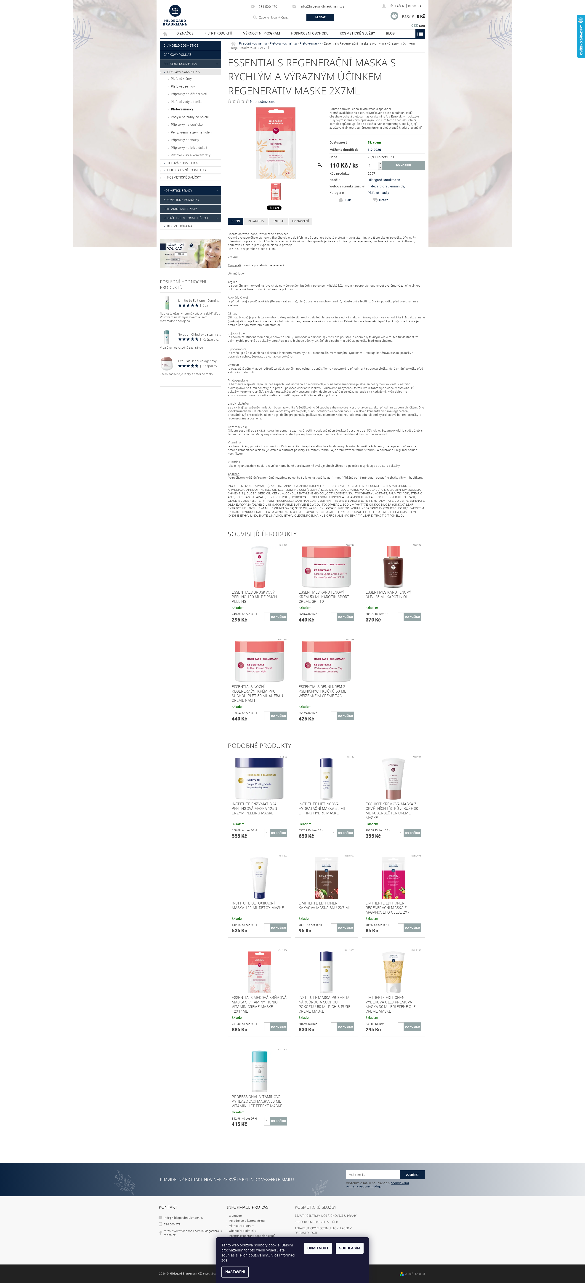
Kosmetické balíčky (184, 177)
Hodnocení (300, 221)
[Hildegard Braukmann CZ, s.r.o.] (175, 15)
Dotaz (383, 200)
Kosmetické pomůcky (181, 200)
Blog (390, 33)
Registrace (416, 6)
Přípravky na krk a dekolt (189, 147)
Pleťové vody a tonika (187, 102)
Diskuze (278, 221)
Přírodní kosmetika (180, 64)
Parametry (256, 221)
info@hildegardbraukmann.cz (183, 1217)
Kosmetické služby (357, 33)
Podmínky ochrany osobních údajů (252, 1236)
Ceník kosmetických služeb (316, 1222)
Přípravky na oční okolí (187, 124)
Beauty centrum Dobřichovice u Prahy (325, 1216)
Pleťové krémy (181, 78)
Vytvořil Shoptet (414, 1273)
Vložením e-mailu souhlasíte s (377, 1185)
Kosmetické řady (177, 190)
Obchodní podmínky (242, 1230)
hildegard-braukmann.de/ (387, 186)
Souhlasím (349, 1248)
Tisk (348, 200)
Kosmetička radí (181, 226)
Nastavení (235, 1272)
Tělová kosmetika (182, 163)
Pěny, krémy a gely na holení (191, 132)
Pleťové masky (182, 109)
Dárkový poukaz (177, 54)
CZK (414, 26)
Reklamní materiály (180, 209)
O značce (185, 33)
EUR (422, 25)
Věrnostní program (261, 33)
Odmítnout (318, 1248)
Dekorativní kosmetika (187, 170)
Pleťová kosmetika (183, 72)
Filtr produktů (218, 33)
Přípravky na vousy (185, 140)
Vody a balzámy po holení (190, 117)
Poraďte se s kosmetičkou (247, 1220)
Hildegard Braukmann (384, 180)
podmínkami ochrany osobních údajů (377, 1184)
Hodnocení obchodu (310, 33)
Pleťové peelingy (183, 86)
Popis (235, 221)
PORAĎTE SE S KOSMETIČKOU (185, 218)
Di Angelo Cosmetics (180, 45)
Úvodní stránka (165, 33)
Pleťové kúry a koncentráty (190, 155)
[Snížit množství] (380, 167)
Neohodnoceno (262, 101)
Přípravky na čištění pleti (189, 94)
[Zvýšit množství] (380, 163)
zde (224, 1260)
